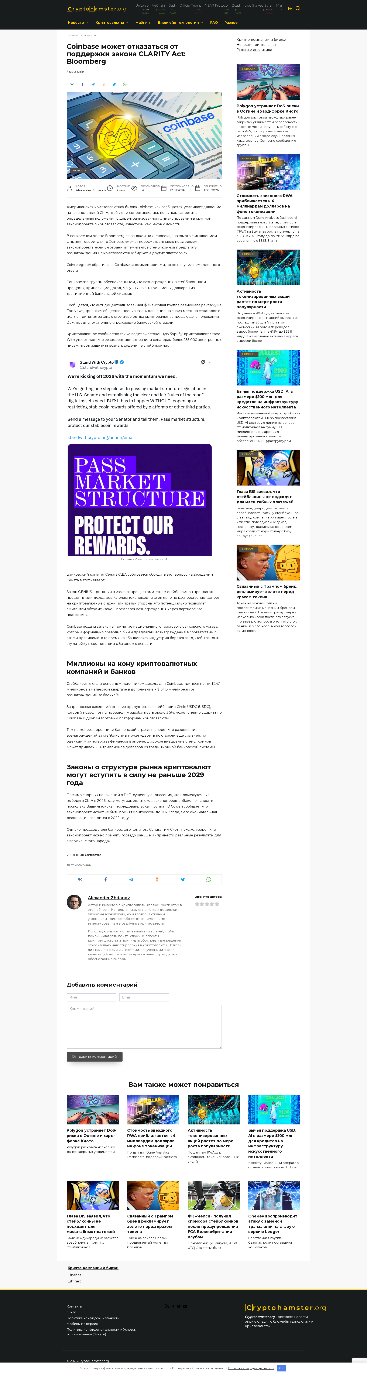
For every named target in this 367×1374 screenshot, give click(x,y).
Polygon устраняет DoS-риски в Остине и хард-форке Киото (268, 108)
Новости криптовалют (256, 45)
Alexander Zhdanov (109, 897)
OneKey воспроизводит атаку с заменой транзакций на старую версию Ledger (272, 1224)
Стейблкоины (80, 865)
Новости (76, 23)
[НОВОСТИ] (268, 97)
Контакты (74, 1306)
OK (281, 1368)
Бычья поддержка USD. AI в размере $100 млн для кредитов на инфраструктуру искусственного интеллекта (267, 399)
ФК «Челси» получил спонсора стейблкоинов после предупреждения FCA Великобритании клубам (213, 1226)
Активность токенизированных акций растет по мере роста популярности (263, 299)
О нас (71, 1312)
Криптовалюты (110, 23)
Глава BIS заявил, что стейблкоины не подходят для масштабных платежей (265, 496)
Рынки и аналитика (254, 50)
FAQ (214, 23)
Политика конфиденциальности (93, 1318)
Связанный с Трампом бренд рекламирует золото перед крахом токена (266, 591)
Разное (231, 23)
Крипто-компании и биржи (261, 40)
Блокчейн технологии (178, 23)
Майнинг (143, 23)
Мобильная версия (82, 1324)
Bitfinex (74, 1281)
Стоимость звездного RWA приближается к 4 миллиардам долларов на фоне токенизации (264, 203)
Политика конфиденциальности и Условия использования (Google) (102, 1332)
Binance (75, 1275)
